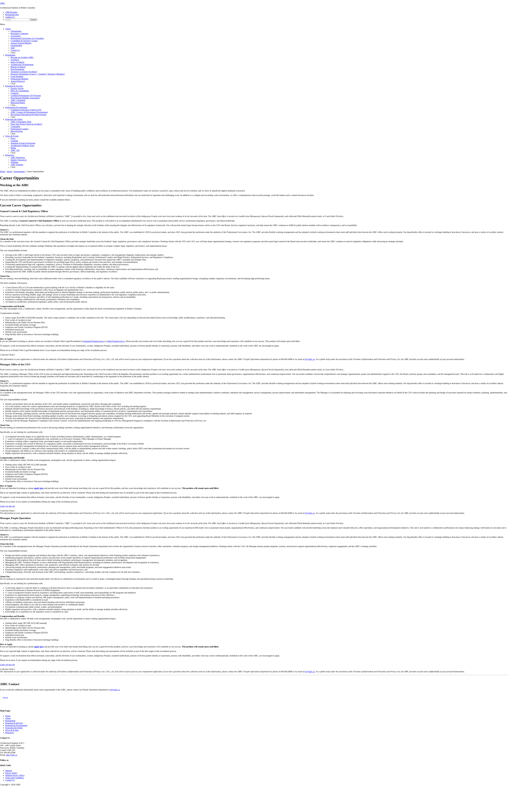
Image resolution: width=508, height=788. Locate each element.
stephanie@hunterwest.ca (93, 341)
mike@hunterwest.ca (116, 341)
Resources (9, 732)
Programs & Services (14, 723)
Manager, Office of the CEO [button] (15, 364)
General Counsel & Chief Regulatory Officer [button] (24, 211)
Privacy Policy (11, 773)
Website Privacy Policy (15, 775)
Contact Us (10, 780)
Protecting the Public (14, 728)
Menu (2, 24)
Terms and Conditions (14, 778)
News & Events (12, 730)
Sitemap (8, 770)
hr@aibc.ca (115, 690)
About (8, 718)
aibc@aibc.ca (11, 755)
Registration (10, 721)
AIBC (2, 3)
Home (7, 716)
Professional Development (16, 725)
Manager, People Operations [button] (15, 518)
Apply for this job (7, 506)
